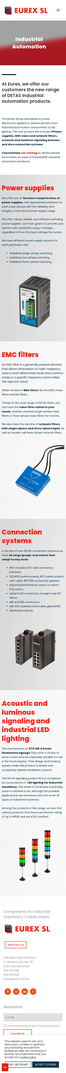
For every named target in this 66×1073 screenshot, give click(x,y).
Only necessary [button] (18, 1064)
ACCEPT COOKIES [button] (45, 1064)
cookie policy (27, 1057)
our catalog (29, 153)
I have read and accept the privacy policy (33, 1026)
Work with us (16, 945)
